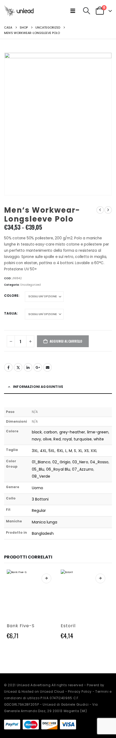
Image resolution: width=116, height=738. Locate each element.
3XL (35, 450)
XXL (94, 450)
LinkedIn (28, 367)
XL (80, 450)
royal (67, 439)
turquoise (83, 439)
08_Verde (41, 476)
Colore (11, 295)
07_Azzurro (82, 469)
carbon (50, 432)
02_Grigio (61, 462)
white (99, 439)
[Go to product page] (31, 594)
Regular (39, 510)
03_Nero (80, 462)
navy (36, 439)
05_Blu (38, 469)
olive (47, 439)
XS (86, 450)
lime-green (98, 432)
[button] (74, 10)
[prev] (100, 210)
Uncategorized (30, 285)
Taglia (10, 313)
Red (56, 439)
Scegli (46, 578)
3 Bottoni (40, 499)
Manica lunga (44, 522)
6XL (60, 450)
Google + (37, 367)
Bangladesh (43, 533)
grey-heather (72, 432)
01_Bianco (41, 462)
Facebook (8, 367)
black (37, 432)
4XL (43, 450)
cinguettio (18, 367)
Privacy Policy (79, 691)
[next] (108, 210)
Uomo (37, 488)
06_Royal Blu (58, 469)
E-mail (47, 367)
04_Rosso (99, 462)
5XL (52, 450)
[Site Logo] (19, 10)
